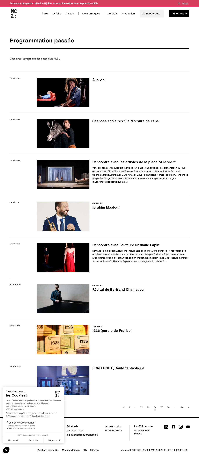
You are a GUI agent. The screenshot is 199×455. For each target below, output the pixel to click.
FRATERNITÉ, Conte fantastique (118, 368)
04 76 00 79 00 (75, 430)
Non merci (13, 440)
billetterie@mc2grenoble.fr (82, 434)
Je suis (70, 13)
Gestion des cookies (48, 450)
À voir (45, 13)
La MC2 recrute (143, 426)
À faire (57, 13)
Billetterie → (179, 13)
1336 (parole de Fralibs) (111, 330)
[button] (6, 450)
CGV (85, 450)
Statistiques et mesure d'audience (21, 428)
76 (168, 407)
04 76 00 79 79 (113, 430)
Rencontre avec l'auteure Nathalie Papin (125, 245)
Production (128, 13)
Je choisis (33, 440)
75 (162, 407)
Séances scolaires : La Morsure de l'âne (125, 121)
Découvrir (97, 87)
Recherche (152, 13)
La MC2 (112, 13)
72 (141, 407)
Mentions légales (71, 450)
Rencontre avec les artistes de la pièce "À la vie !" (134, 162)
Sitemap (94, 450)
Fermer (185, 3)
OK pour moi (54, 440)
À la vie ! (99, 80)
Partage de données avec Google (21, 426)
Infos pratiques (91, 13)
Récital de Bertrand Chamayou (118, 289)
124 (181, 407)
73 (148, 407)
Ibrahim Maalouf (106, 207)
